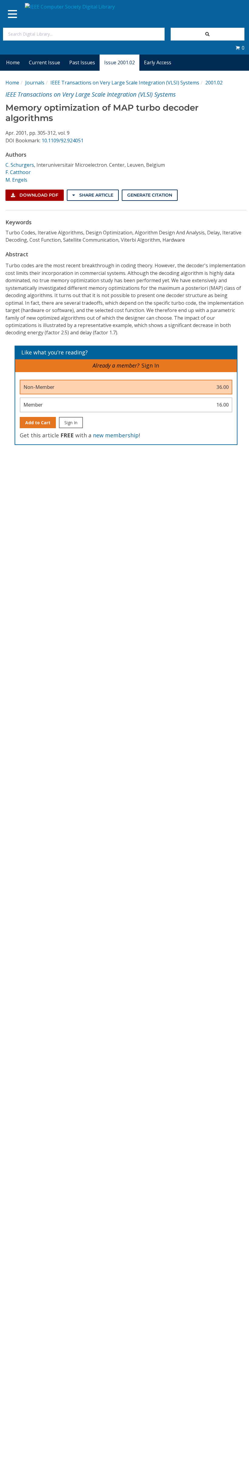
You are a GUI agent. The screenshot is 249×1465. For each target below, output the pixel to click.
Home (13, 62)
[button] (239, 48)
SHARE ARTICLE (95, 195)
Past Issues (82, 62)
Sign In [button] (150, 365)
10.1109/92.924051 (63, 140)
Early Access (157, 62)
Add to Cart (37, 422)
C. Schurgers (19, 165)
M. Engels (16, 179)
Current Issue (44, 62)
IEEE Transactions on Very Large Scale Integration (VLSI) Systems (124, 82)
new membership (116, 435)
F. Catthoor (18, 172)
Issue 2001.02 (119, 62)
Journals (34, 82)
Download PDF (38, 195)
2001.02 (214, 82)
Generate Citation (149, 195)
